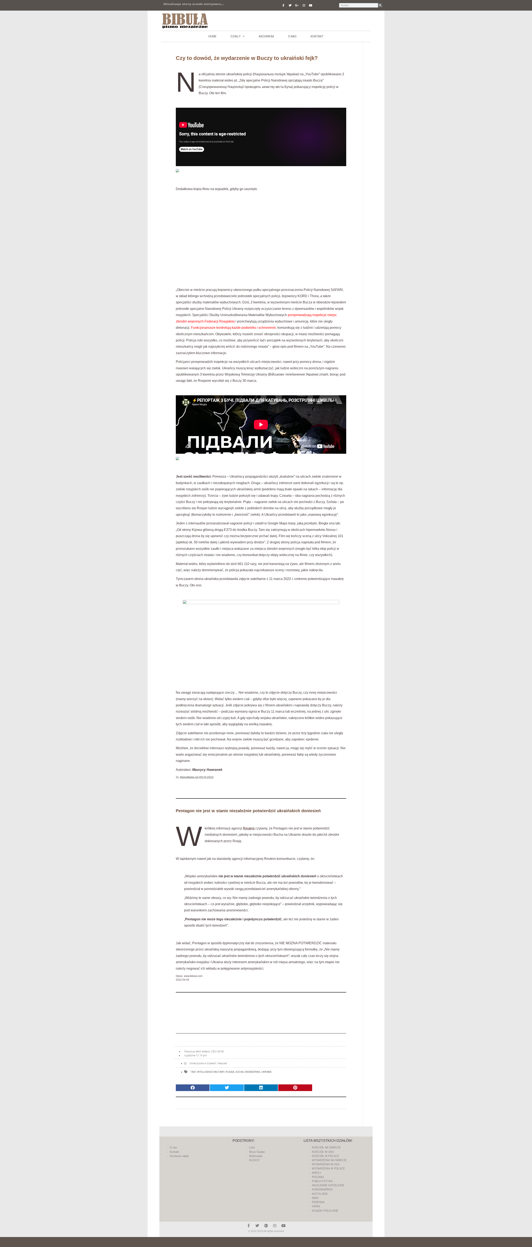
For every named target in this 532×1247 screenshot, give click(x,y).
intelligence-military (210, 1071)
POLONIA (318, 1177)
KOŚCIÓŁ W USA (323, 1151)
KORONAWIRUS (322, 1189)
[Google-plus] (266, 1225)
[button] (192, 1087)
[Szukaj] (380, 5)
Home (212, 36)
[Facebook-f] (283, 5)
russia (230, 1071)
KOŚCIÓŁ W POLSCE (325, 1156)
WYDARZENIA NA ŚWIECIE (329, 1160)
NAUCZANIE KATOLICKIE (328, 1185)
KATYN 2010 (320, 1193)
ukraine (266, 1071)
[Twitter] (290, 5)
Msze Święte (257, 1151)
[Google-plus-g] (297, 5)
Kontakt (317, 36)
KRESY (316, 1172)
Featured (222, 1063)
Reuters (249, 828)
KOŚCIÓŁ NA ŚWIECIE (326, 1147)
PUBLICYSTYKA (322, 1181)
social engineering (247, 1071)
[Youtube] (311, 5)
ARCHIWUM (266, 36)
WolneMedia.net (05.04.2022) (197, 777)
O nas (292, 36)
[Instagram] (304, 5)
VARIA (316, 1206)
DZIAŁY (236, 36)
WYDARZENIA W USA (326, 1164)
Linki (252, 1147)
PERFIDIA (318, 1202)
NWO (315, 1198)
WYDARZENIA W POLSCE (328, 1168)
